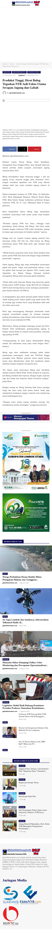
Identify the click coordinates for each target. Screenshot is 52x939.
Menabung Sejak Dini (27, 796)
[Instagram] (8, 873)
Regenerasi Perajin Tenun (29, 783)
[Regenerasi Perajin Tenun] (10, 784)
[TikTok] (11, 873)
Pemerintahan (34, 72)
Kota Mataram (7, 736)
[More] (44, 149)
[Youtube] (22, 873)
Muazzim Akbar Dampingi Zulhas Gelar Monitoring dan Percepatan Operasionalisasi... (25, 664)
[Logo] (26, 3)
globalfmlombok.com (17, 93)
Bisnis (5, 574)
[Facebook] (4, 873)
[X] (15, 873)
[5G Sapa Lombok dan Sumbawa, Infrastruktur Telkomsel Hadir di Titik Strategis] (26, 601)
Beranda (5, 64)
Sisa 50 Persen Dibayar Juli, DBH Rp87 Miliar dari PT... (32, 743)
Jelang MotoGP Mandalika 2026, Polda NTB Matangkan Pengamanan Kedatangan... (34, 826)
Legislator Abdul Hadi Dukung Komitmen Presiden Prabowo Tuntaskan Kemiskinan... (24, 706)
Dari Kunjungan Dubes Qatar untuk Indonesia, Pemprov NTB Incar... (33, 811)
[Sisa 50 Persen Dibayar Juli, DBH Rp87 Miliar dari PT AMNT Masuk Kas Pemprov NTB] (10, 746)
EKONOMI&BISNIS (19, 72)
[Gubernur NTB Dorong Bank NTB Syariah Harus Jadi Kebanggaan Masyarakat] (10, 718)
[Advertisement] (26, 34)
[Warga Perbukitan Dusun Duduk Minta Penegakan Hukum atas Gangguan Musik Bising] (26, 558)
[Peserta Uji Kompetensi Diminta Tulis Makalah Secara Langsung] (10, 732)
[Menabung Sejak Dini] (10, 798)
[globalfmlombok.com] (5, 93)
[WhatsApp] (18, 873)
